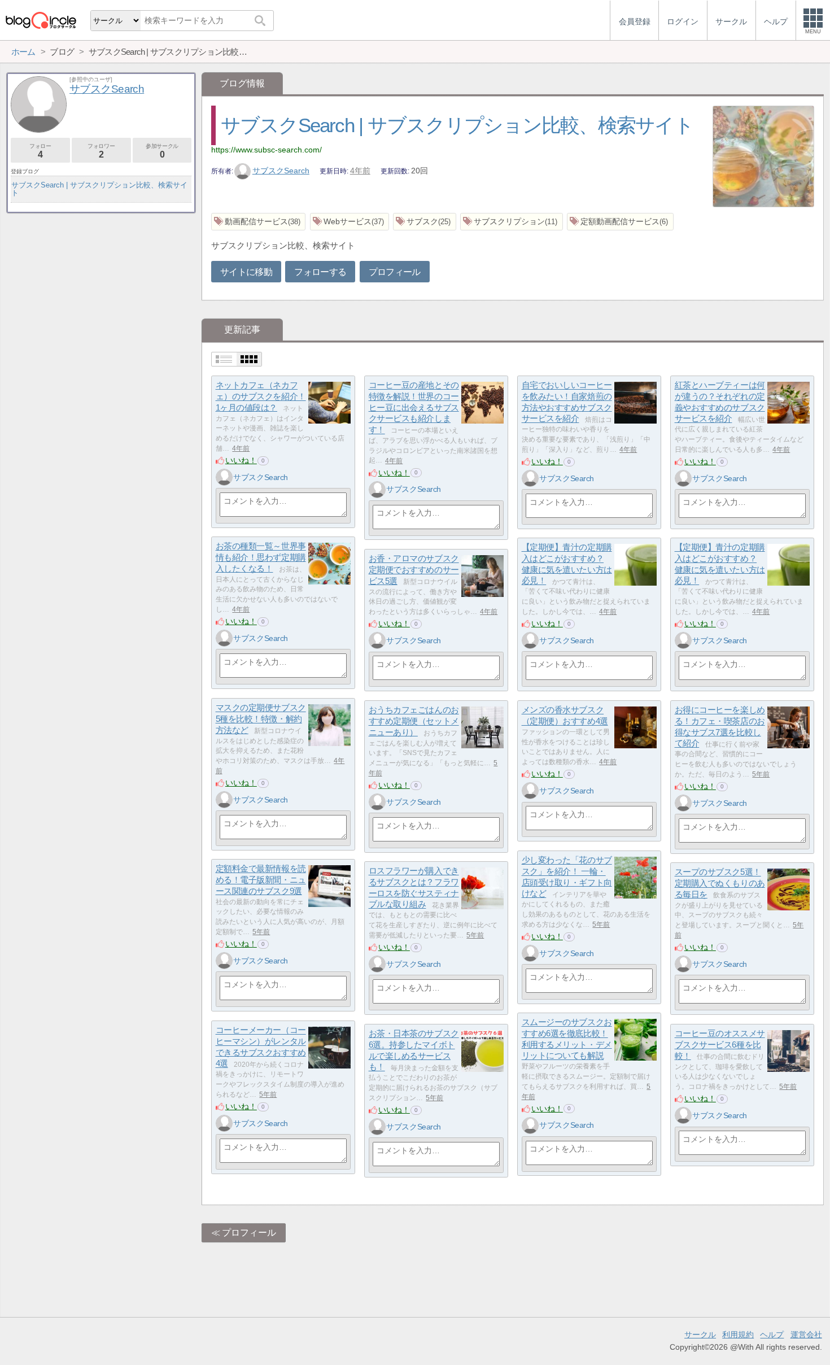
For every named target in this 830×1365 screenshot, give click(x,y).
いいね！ (241, 460)
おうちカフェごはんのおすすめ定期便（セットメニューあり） (414, 721)
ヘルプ (772, 1334)
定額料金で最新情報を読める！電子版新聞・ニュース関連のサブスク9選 (261, 880)
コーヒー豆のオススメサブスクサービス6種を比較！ (720, 1045)
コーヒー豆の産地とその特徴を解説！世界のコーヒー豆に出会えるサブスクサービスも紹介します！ (414, 408)
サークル (700, 1334)
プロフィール (395, 272)
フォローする (320, 272)
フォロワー (101, 151)
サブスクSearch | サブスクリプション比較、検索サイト (457, 125)
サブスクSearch (280, 170)
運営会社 (806, 1334)
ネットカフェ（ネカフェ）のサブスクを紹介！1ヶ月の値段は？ (261, 396)
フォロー (40, 151)
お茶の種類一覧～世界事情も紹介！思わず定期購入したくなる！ (261, 557)
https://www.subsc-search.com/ (266, 149)
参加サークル (162, 151)
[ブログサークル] (40, 20)
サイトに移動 (246, 272)
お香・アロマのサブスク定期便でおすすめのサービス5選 (414, 570)
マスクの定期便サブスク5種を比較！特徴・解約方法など (261, 719)
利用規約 (738, 1334)
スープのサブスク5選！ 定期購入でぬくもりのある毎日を (720, 883)
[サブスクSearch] (224, 477)
